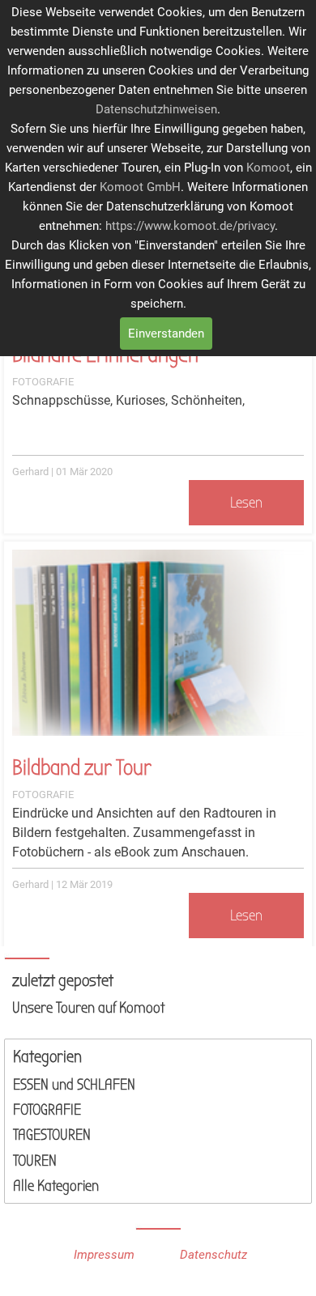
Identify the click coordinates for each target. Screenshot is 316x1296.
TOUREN (35, 1161)
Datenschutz (213, 1254)
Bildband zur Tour (82, 767)
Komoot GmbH (140, 187)
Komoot (268, 167)
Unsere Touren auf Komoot (88, 1008)
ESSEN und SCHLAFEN (74, 1085)
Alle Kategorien (56, 1186)
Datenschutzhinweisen (156, 109)
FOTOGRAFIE (43, 382)
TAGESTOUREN (52, 1135)
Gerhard (30, 471)
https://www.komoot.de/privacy (190, 226)
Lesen (246, 503)
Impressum (104, 1254)
